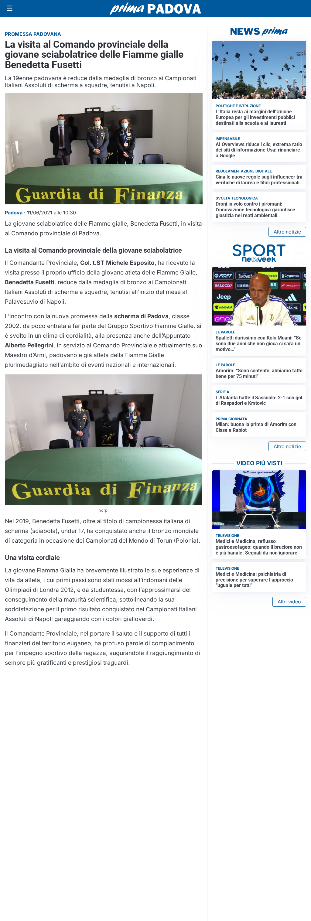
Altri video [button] (289, 602)
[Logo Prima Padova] (155, 8)
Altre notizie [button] (287, 232)
